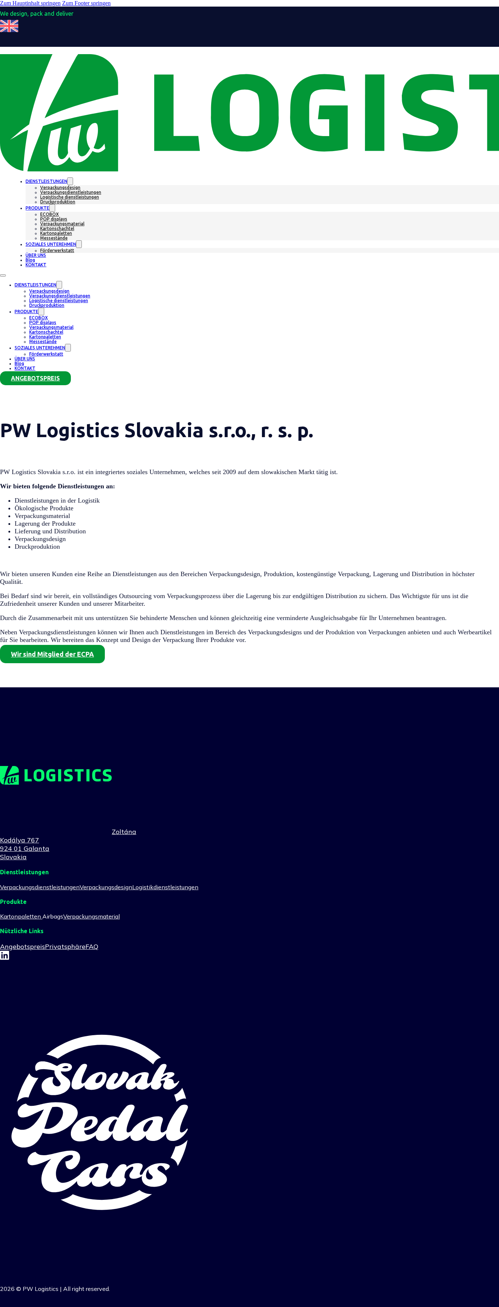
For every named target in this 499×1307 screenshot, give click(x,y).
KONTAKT (36, 264)
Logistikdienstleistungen (165, 887)
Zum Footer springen (86, 3)
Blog (30, 260)
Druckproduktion (57, 201)
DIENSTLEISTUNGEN (46, 181)
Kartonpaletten (56, 233)
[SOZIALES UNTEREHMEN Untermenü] (79, 244)
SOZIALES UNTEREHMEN (51, 244)
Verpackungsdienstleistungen (70, 192)
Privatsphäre (65, 946)
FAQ (91, 946)
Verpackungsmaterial (62, 223)
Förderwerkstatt (57, 250)
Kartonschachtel (57, 228)
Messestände (54, 238)
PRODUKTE (37, 208)
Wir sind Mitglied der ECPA (52, 654)
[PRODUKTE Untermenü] (52, 208)
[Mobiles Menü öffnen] (3, 275)
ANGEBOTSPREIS (35, 378)
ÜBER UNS (36, 255)
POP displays (53, 219)
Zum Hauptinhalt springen (30, 3)
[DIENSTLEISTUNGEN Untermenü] (70, 181)
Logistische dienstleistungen (69, 197)
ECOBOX (49, 214)
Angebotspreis (22, 946)
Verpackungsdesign (60, 187)
